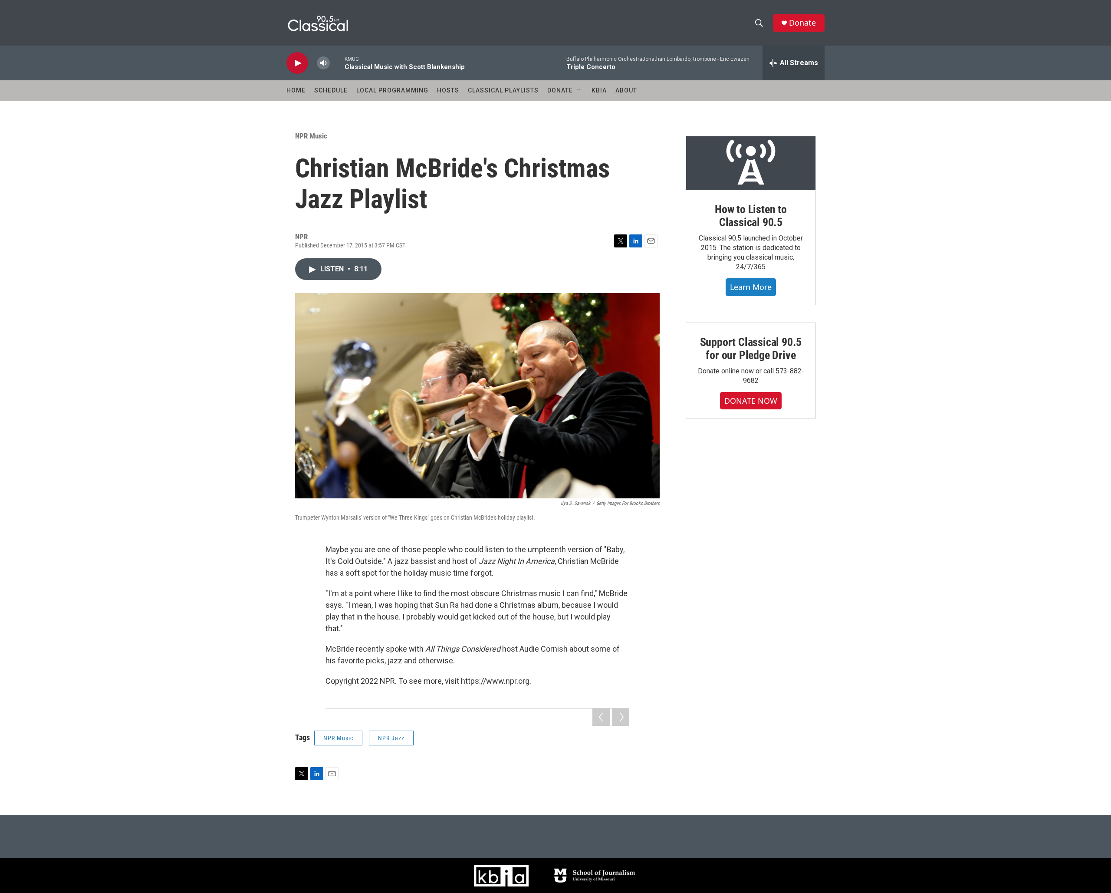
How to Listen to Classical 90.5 (751, 216)
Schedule (331, 90)
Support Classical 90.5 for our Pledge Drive (751, 349)
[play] (297, 63)
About (626, 90)
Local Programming (392, 90)
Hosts (448, 90)
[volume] (323, 63)
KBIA (599, 90)
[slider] (337, 62)
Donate (802, 22)
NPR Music (311, 136)
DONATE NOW (750, 400)
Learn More (751, 287)
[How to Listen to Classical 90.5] (750, 163)
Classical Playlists (503, 90)
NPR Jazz (391, 738)
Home (296, 90)
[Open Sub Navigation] (579, 90)
